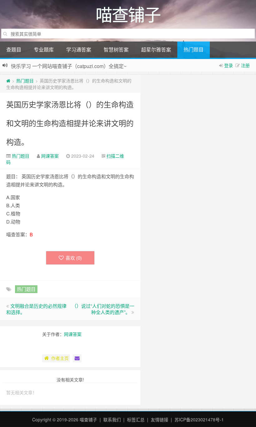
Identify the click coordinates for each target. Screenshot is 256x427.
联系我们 (112, 419)
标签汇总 (136, 419)
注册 (245, 65)
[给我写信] (77, 358)
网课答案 (50, 156)
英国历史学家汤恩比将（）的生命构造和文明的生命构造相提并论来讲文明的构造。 (70, 123)
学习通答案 (78, 49)
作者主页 (60, 358)
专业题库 (44, 49)
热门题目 (194, 49)
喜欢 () (74, 257)
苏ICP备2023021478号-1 (199, 419)
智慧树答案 (116, 49)
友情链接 (159, 419)
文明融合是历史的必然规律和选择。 (36, 308)
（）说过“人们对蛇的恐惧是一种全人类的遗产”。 (103, 308)
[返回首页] (8, 80)
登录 (228, 65)
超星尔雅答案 (156, 49)
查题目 (13, 49)
